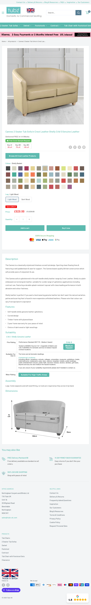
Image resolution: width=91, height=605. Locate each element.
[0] (87, 12)
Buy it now (66, 228)
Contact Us (20, 2)
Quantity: (9, 219)
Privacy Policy (55, 519)
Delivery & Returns (34, 2)
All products (12, 41)
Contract (5, 553)
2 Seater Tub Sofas (9, 542)
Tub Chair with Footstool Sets (13, 556)
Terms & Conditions (57, 515)
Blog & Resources (51, 2)
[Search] (78, 12)
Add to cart (25, 228)
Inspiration (71, 2)
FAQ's (62, 2)
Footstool (5, 549)
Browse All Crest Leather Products (22, 156)
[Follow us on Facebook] (3, 585)
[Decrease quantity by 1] (16, 219)
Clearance (6, 560)
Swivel (4, 545)
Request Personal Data (58, 526)
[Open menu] (3, 13)
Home (4, 41)
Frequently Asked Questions (60, 500)
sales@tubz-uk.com (9, 517)
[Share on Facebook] (70, 147)
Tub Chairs (6, 538)
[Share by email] (84, 147)
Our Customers (83, 2)
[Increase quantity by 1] (29, 219)
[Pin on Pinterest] (75, 147)
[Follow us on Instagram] (8, 585)
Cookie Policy (55, 522)
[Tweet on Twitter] (79, 147)
